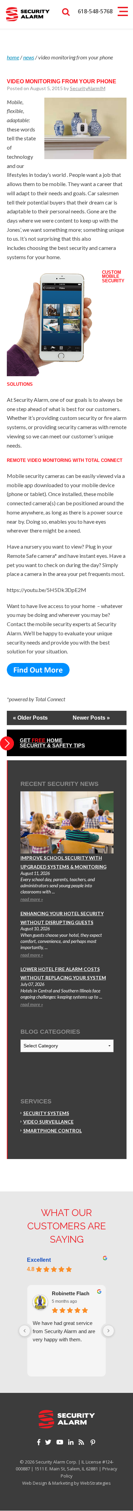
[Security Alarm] (27, 13)
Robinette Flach (70, 1293)
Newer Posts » (91, 718)
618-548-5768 (95, 11)
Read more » (31, 899)
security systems (46, 1113)
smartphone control (52, 1130)
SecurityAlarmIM (87, 88)
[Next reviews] (108, 1331)
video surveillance (48, 1122)
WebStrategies (95, 1483)
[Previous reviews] (24, 1331)
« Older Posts (30, 718)
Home (13, 57)
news (28, 57)
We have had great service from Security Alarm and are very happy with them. (64, 1331)
